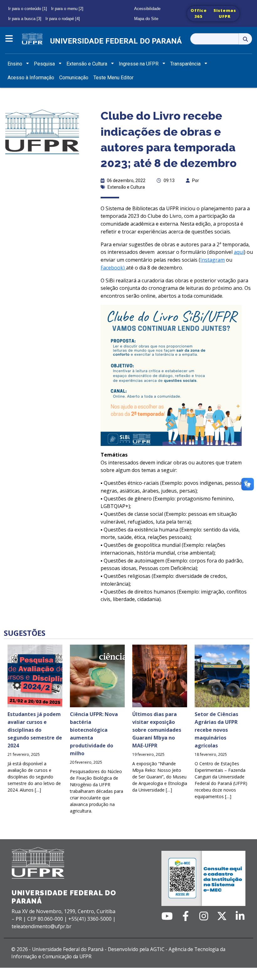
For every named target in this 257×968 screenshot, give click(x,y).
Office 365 (199, 13)
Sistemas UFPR (224, 13)
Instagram (212, 259)
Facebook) (113, 267)
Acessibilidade (147, 8)
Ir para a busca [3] (24, 18)
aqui (239, 252)
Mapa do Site (146, 18)
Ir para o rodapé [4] (62, 18)
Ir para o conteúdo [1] (27, 8)
